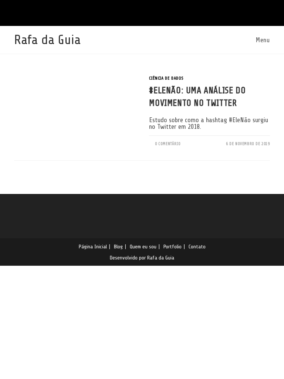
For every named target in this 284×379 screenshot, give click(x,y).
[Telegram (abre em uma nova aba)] (159, 12)
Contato (197, 246)
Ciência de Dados (166, 78)
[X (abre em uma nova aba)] (126, 12)
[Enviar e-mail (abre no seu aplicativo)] (149, 12)
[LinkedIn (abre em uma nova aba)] (137, 12)
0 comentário (167, 143)
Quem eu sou (143, 246)
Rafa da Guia (47, 39)
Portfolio (172, 246)
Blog (118, 246)
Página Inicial (93, 246)
